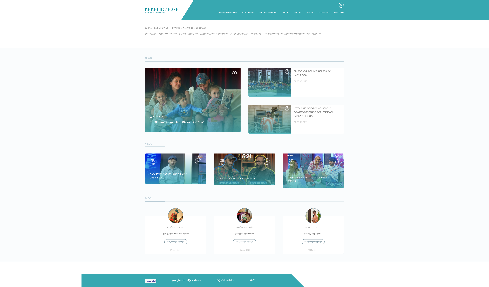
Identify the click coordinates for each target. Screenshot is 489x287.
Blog (148, 198)
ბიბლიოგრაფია (267, 12)
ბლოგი (310, 12)
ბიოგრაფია (248, 12)
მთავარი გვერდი (228, 12)
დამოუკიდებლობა (313, 234)
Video (148, 144)
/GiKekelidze (227, 280)
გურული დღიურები (244, 234)
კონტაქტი (339, 12)
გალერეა (324, 12)
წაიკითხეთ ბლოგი (175, 242)
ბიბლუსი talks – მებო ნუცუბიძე (237, 178)
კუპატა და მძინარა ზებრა (176, 234)
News (148, 58)
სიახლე (285, 12)
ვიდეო (297, 12)
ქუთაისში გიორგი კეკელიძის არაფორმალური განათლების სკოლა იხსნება (314, 112)
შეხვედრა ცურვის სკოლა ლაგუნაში (178, 122)
